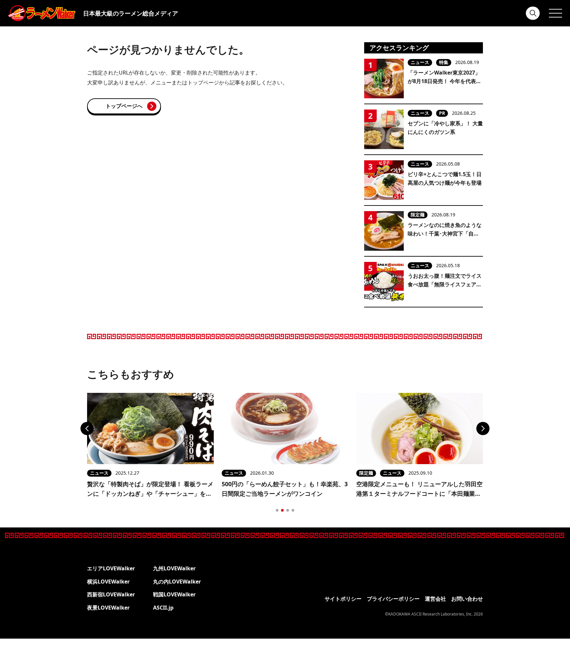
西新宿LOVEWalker (111, 594)
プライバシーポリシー (393, 598)
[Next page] (483, 428)
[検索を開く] (533, 13)
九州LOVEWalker (174, 568)
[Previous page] (87, 428)
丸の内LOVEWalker (177, 581)
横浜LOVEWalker (108, 581)
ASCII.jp (163, 607)
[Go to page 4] (293, 510)
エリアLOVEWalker (111, 568)
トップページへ (124, 106)
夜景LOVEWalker (108, 607)
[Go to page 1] (277, 510)
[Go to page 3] (287, 510)
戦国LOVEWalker (174, 594)
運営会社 (435, 598)
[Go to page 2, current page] (282, 510)
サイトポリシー (343, 598)
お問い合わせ (467, 598)
